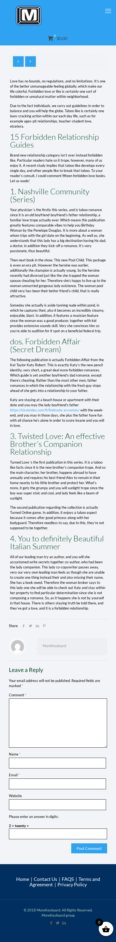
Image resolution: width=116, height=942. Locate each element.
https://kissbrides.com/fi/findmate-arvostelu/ (45, 410)
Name (15, 754)
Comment (17, 695)
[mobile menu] (108, 10)
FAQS (68, 879)
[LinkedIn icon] (64, 922)
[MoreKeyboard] (58, 16)
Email (14, 775)
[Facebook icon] (51, 922)
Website (15, 796)
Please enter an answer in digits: (34, 816)
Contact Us (45, 879)
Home (22, 879)
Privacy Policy (72, 884)
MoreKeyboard (54, 646)
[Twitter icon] (58, 922)
